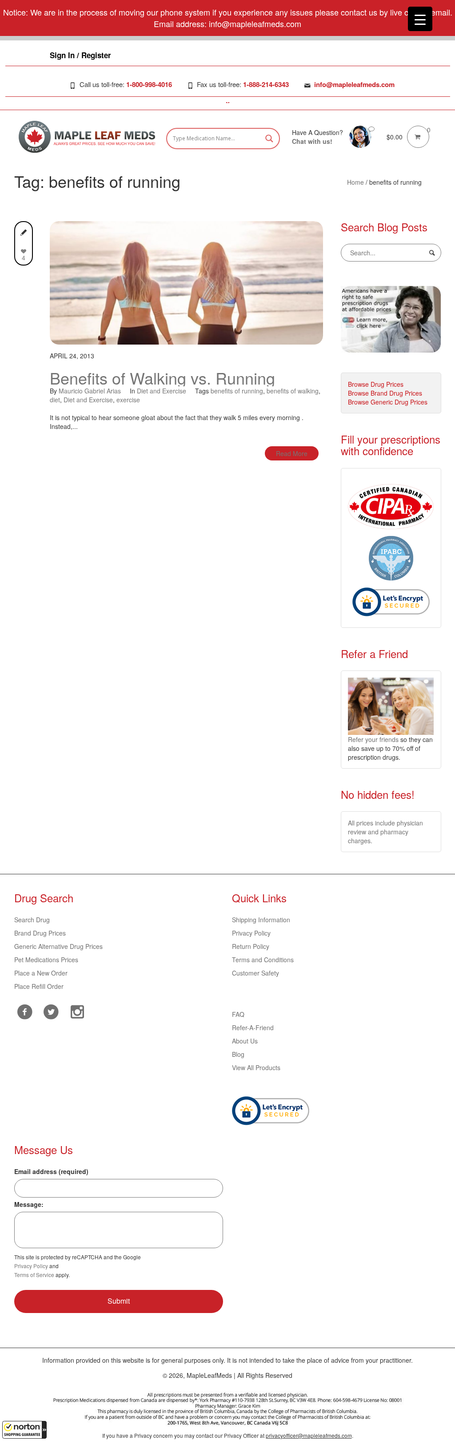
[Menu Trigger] (420, 19)
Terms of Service (34, 1274)
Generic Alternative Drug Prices (58, 946)
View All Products (256, 1067)
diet (55, 399)
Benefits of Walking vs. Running (162, 377)
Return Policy (250, 946)
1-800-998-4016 (149, 84)
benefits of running (237, 390)
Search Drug (32, 919)
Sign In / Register (80, 55)
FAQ (238, 1014)
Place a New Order (41, 972)
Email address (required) (51, 1171)
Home (355, 182)
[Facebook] (25, 1012)
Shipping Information (261, 919)
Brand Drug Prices (40, 932)
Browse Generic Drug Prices (387, 401)
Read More (291, 453)
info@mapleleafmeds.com (354, 84)
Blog (238, 1054)
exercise (128, 399)
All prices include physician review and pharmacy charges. (385, 831)
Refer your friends (373, 739)
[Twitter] (51, 1010)
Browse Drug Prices (375, 384)
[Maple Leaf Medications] (360, 135)
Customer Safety (255, 972)
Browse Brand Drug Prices (385, 393)
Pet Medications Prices (46, 959)
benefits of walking (293, 390)
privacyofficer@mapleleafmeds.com (309, 1435)
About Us (245, 1040)
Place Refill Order (39, 986)
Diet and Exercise (161, 390)
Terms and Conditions (263, 959)
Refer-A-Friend (253, 1027)
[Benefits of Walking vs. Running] (186, 281)
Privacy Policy (251, 932)
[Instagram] (77, 1010)
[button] (24, 1430)
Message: (29, 1204)
